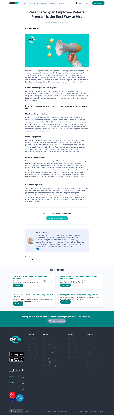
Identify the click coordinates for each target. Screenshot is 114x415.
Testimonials (31, 344)
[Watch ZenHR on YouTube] (22, 370)
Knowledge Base (91, 367)
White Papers (90, 341)
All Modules (46, 338)
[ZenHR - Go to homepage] (15, 339)
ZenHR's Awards (32, 341)
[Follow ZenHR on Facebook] (13, 370)
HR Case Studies (91, 350)
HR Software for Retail (73, 349)
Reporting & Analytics (49, 358)
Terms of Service (93, 411)
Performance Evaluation (49, 355)
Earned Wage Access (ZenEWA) (52, 366)
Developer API (91, 370)
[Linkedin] (37, 249)
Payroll (45, 341)
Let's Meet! (62, 3)
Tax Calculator (91, 361)
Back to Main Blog (32, 28)
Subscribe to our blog (58, 321)
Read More (18, 285)
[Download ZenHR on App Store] (16, 359)
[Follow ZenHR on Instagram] (16, 370)
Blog (88, 338)
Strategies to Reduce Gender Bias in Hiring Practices (79, 295)
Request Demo (98, 3)
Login (87, 3)
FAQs (88, 344)
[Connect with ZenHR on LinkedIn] (19, 370)
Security (102, 411)
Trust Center (31, 358)
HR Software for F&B (72, 346)
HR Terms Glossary (92, 347)
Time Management (48, 344)
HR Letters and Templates (94, 364)
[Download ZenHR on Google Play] (16, 354)
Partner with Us (32, 347)
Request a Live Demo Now (57, 218)
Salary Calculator (91, 358)
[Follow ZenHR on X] (10, 370)
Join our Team (32, 350)
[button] (27, 3)
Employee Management (49, 352)
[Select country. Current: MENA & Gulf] (76, 2)
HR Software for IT (72, 343)
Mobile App (46, 369)
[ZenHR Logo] (14, 3)
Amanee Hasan (51, 22)
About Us (30, 338)
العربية (80, 3)
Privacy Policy (83, 411)
